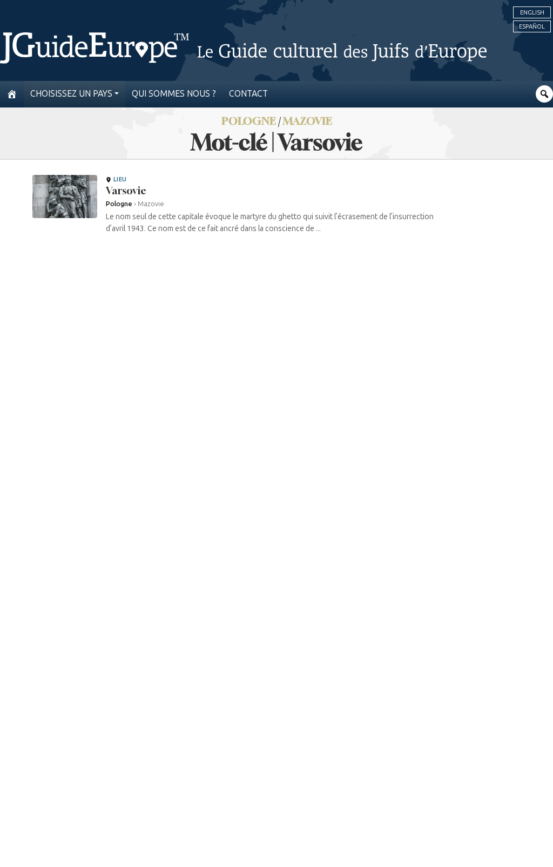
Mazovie (307, 120)
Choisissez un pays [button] (71, 94)
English (532, 12)
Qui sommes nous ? (174, 94)
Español (532, 26)
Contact (248, 94)
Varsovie (126, 191)
